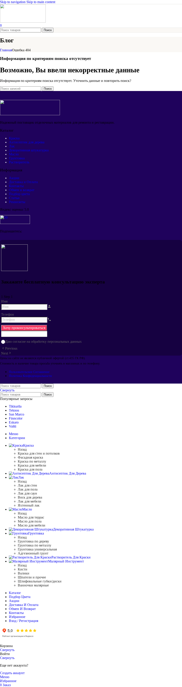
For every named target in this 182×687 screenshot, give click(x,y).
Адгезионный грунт (33, 553)
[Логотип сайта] (23, 21)
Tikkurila (15, 406)
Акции (14, 178)
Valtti (12, 426)
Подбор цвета (19, 194)
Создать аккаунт (12, 673)
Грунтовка (17, 158)
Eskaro (14, 422)
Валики (23, 573)
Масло (14, 154)
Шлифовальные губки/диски (39, 581)
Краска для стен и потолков (39, 453)
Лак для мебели (29, 501)
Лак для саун (27, 493)
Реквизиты (17, 202)
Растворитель (19, 162)
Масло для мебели (31, 525)
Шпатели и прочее (32, 577)
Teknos (14, 410)
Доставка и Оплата (23, 182)
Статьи (14, 198)
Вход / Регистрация (23, 621)
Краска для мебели (32, 465)
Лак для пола (28, 489)
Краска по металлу (32, 461)
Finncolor (15, 418)
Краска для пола (30, 469)
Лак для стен (27, 485)
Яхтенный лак (29, 505)
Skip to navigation (13, 2)
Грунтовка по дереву (33, 541)
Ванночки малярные (33, 585)
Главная (6, 50)
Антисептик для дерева (26, 142)
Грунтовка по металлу (34, 545)
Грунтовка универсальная (37, 549)
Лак (12, 146)
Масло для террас (31, 517)
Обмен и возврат (21, 190)
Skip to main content (40, 2)
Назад (22, 449)
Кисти (22, 569)
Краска (14, 138)
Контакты (16, 186)
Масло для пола (30, 521)
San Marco (16, 414)
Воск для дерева (30, 497)
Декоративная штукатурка (29, 150)
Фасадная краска (30, 457)
